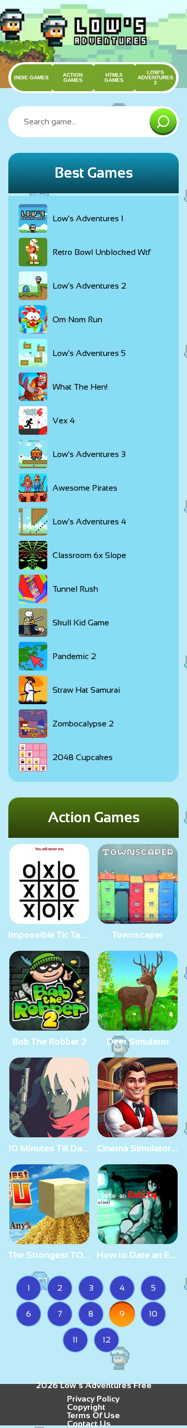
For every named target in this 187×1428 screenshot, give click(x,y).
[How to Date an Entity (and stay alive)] (138, 1239)
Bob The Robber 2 (49, 1041)
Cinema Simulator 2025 (138, 1148)
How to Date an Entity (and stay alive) (138, 1255)
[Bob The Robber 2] (49, 1026)
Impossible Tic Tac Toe (49, 934)
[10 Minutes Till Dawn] (49, 1133)
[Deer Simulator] (138, 1026)
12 (107, 1339)
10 (153, 1313)
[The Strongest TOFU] (49, 1239)
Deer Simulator (137, 1041)
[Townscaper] (138, 919)
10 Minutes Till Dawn (49, 1148)
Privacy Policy (93, 1398)
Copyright (86, 1407)
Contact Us (89, 1423)
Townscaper (137, 934)
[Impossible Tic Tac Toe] (49, 919)
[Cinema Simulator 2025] (138, 1133)
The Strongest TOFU (49, 1255)
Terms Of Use (93, 1415)
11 (75, 1339)
